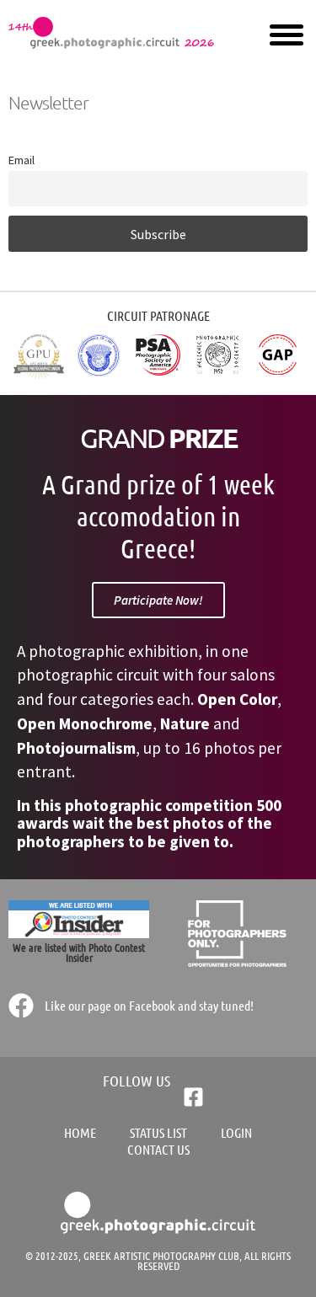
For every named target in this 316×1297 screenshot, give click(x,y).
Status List (158, 1132)
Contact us (158, 1149)
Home (80, 1132)
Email (21, 160)
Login (236, 1132)
